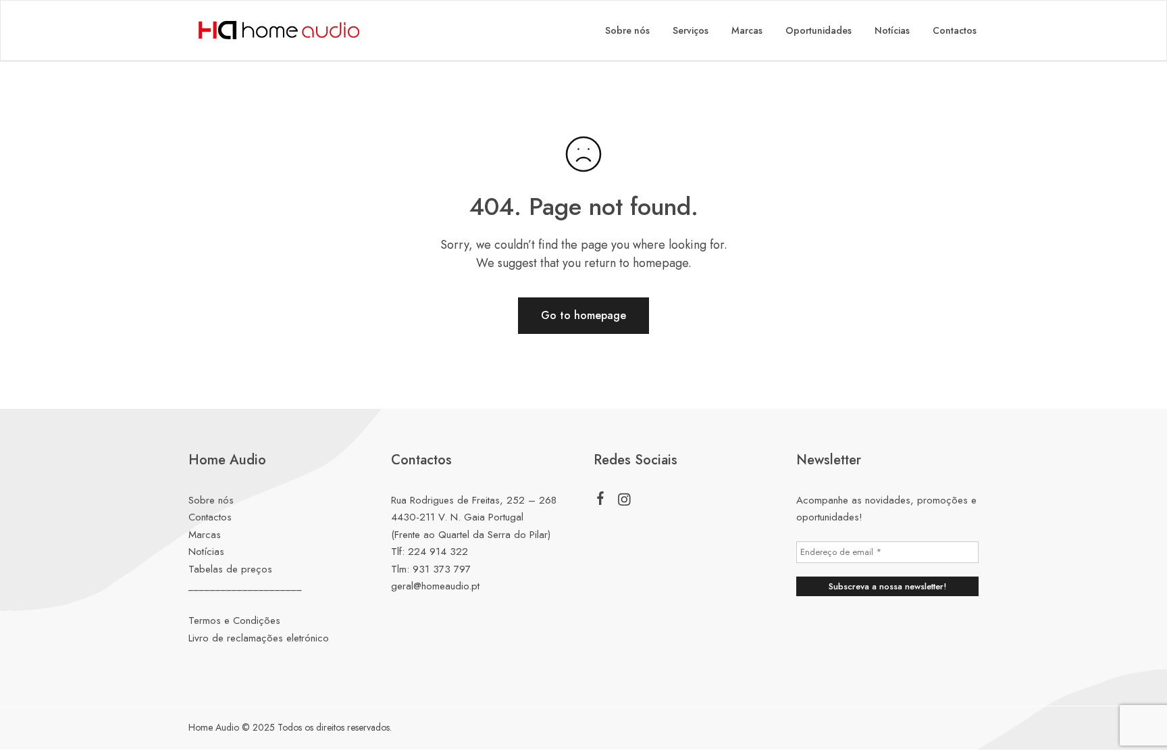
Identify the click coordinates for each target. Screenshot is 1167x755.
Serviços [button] (690, 30)
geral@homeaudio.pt (435, 586)
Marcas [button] (746, 30)
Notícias (892, 30)
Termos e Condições (234, 620)
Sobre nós (627, 30)
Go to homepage (583, 315)
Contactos (955, 30)
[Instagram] (624, 502)
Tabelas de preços (230, 569)
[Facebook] (601, 501)
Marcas (204, 534)
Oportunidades (818, 30)
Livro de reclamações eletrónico (258, 638)
